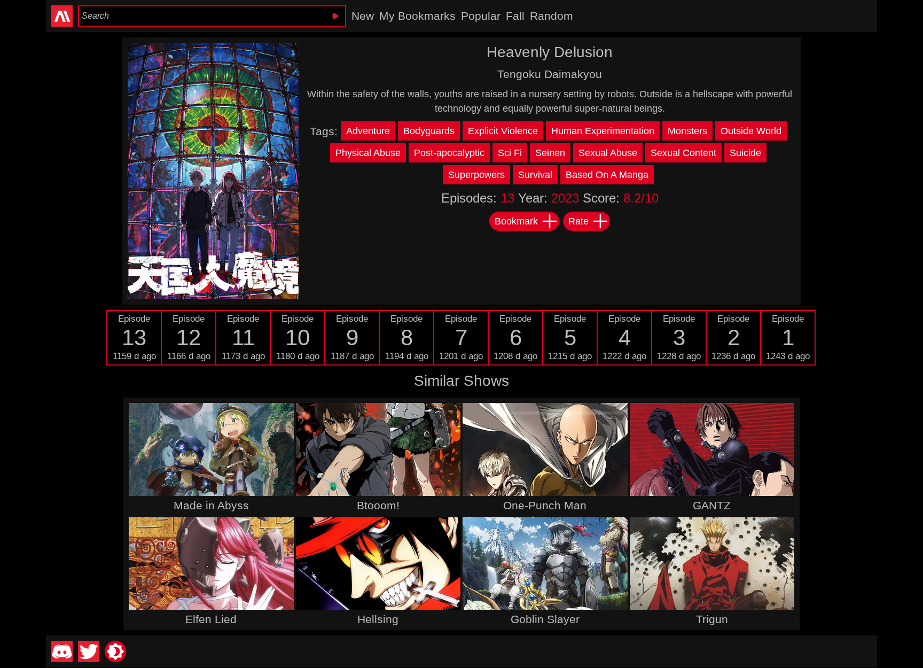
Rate (578, 221)
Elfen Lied (211, 619)
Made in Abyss (211, 505)
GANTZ (712, 505)
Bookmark (516, 221)
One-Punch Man (544, 505)
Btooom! (378, 505)
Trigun (712, 619)
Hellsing (377, 619)
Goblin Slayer (545, 619)
